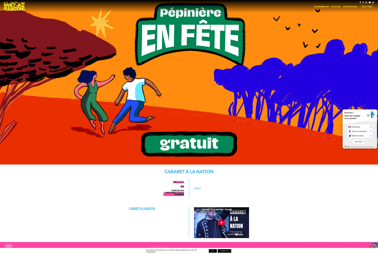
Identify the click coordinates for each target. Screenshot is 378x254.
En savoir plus (150, 252)
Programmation (321, 7)
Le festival (336, 7)
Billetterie (367, 7)
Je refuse (224, 251)
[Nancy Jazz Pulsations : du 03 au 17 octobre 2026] (14, 6)
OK (213, 251)
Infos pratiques (350, 7)
